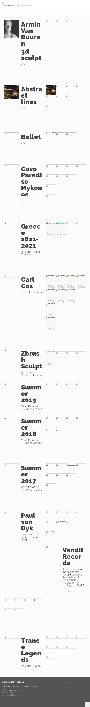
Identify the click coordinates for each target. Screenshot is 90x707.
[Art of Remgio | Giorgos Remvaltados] (16, 5)
